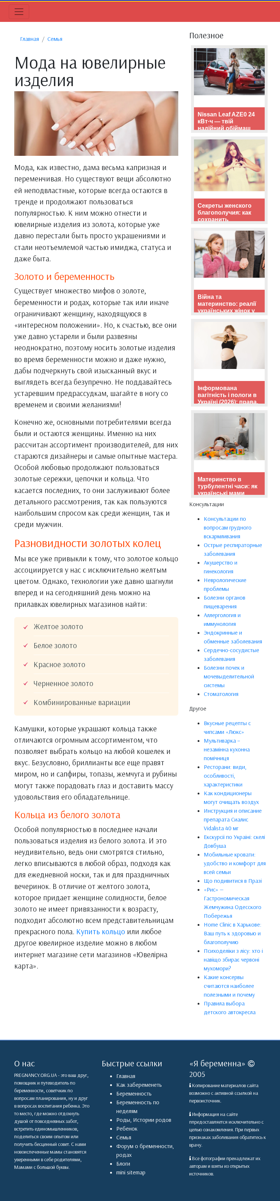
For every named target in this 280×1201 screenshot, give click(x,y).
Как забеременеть (139, 1084)
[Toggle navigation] (19, 11)
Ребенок (126, 1128)
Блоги (123, 1163)
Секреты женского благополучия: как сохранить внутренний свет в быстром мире (225, 220)
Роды (123, 1119)
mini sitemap (130, 1172)
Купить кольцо (100, 931)
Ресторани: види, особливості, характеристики (225, 775)
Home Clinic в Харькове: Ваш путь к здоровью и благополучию (232, 933)
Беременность (134, 1093)
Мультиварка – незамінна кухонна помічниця (227, 749)
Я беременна (217, 1063)
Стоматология (221, 693)
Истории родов (152, 1119)
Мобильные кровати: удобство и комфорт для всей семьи (235, 863)
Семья (123, 1137)
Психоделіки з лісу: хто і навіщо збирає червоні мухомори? (233, 959)
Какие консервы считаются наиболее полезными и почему (229, 985)
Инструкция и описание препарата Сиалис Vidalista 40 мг (233, 819)
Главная (125, 1075)
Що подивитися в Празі (233, 880)
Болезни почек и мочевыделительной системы (229, 676)
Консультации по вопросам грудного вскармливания (228, 527)
